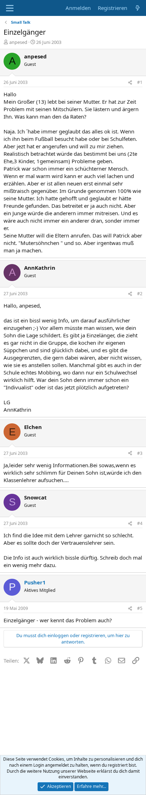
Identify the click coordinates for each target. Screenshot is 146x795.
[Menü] (9, 8)
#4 (139, 523)
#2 (139, 294)
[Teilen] (130, 83)
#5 (139, 608)
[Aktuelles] (138, 8)
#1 (139, 82)
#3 (139, 453)
